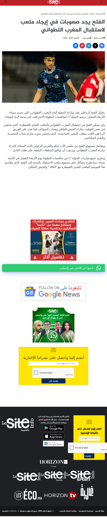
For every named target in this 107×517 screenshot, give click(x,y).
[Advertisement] (53, 192)
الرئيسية (99, 13)
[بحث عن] (5, 3)
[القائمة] (101, 3)
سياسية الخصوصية (86, 511)
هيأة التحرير (99, 511)
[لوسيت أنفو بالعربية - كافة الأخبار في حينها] (53, 2)
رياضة (92, 13)
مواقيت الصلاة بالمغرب (68, 511)
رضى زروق (86, 38)
